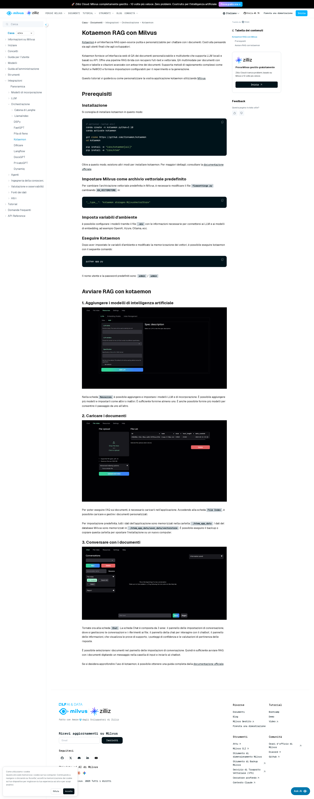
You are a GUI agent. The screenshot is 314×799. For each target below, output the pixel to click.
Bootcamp (274, 711)
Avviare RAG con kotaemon (247, 45)
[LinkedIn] (87, 758)
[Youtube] (96, 758)
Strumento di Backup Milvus (245, 763)
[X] (70, 758)
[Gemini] (84, 773)
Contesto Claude (243, 782)
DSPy (17, 122)
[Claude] (78, 773)
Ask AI (298, 791)
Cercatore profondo (244, 777)
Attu (235, 743)
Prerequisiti (240, 41)
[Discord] (79, 758)
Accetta (68, 791)
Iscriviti (112, 740)
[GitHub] (62, 758)
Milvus (201, 78)
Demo (271, 716)
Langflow (19, 151)
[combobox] (231, 13)
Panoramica (17, 86)
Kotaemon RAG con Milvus (244, 37)
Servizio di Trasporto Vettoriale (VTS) (246, 771)
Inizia (301, 13)
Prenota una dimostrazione (278, 13)
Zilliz (115, 719)
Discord (273, 751)
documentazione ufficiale (208, 664)
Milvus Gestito (242, 721)
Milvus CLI (239, 748)
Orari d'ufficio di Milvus (280, 745)
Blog (119, 13)
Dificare (18, 145)
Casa (11, 33)
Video (272, 721)
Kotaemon (20, 139)
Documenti (74, 13)
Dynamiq (19, 169)
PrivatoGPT (21, 163)
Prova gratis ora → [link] (231, 4)
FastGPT (19, 127)
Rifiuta (56, 791)
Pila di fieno (21, 133)
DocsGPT (19, 157)
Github (273, 756)
